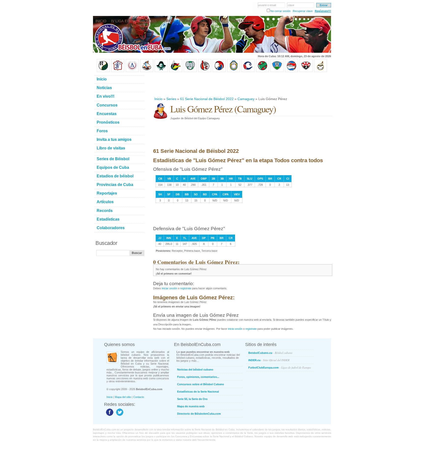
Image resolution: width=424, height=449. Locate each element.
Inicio (158, 99)
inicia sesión (235, 328)
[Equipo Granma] (291, 71)
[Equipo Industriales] (117, 71)
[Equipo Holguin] (277, 71)
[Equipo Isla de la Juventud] (161, 71)
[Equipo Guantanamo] (320, 71)
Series (171, 99)
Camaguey (246, 99)
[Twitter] (119, 415)
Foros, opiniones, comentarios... (198, 376)
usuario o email (267, 5)
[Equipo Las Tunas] (262, 71)
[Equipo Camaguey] (248, 71)
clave (291, 5)
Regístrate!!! (323, 11)
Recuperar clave (303, 11)
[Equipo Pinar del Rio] (103, 71)
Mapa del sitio (123, 397)
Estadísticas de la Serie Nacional (198, 391)
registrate (185, 288)
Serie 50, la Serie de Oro (192, 398)
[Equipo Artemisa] (132, 71)
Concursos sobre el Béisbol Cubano (200, 384)
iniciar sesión (169, 288)
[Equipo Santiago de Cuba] (306, 71)
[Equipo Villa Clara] (204, 71)
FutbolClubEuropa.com (279, 367)
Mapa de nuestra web (191, 406)
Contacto (138, 397)
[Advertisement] (242, 84)
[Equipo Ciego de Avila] (233, 71)
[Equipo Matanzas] (175, 71)
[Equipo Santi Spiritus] (219, 71)
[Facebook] (109, 415)
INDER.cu (269, 360)
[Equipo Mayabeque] (146, 71)
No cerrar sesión (280, 11)
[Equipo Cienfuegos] (190, 71)
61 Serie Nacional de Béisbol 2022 (207, 99)
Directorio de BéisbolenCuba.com (199, 413)
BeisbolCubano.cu (270, 353)
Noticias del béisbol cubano (195, 369)
